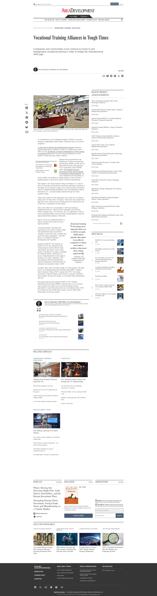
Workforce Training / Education (67, 28)
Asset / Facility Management (64, 570)
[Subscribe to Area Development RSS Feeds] (41, 587)
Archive (121, 482)
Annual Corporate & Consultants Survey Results (88, 574)
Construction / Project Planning (50, 314)
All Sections (121, 19)
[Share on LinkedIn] (27, 108)
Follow (72, 16)
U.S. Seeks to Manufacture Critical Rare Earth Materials (55, 330)
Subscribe (114, 3)
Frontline (65, 358)
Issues (91, 482)
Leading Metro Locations (86, 578)
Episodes (59, 482)
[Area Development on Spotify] (56, 587)
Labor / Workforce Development (65, 572)
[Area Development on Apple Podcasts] (51, 587)
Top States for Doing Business (87, 580)
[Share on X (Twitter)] (27, 113)
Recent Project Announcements (65, 578)
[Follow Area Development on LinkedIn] (35, 587)
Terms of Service (93, 594)
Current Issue (39, 575)
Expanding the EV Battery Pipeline (49, 323)
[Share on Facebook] (27, 118)
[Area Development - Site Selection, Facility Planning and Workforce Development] (78, 10)
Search (85, 16)
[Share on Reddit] (27, 122)
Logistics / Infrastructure (48, 328)
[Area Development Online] (59, 592)
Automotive (43, 335)
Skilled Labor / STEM (41, 410)
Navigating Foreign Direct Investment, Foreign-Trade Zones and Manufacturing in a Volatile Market (46, 504)
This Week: (109, 505)
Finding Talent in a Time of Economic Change (42, 171)
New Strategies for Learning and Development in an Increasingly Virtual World (44, 166)
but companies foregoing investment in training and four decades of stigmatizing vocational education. (71, 172)
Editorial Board (103, 19)
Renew (121, 4)
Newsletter (38, 571)
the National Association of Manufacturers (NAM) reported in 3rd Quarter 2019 (61, 153)
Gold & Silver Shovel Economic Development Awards (88, 570)
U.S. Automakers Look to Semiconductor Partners (53, 337)
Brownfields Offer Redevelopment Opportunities (53, 316)
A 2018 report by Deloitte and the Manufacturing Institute (55, 147)
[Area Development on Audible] (61, 587)
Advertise (48, 4)
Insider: (108, 501)
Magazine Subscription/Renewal (42, 567)
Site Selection (60, 575)
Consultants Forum (40, 4)
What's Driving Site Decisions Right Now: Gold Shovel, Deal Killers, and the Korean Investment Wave (47, 492)
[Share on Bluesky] (27, 127)
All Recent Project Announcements (102, 223)
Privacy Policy (84, 594)
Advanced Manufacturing (47, 321)
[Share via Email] (27, 132)
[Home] (46, 587)
